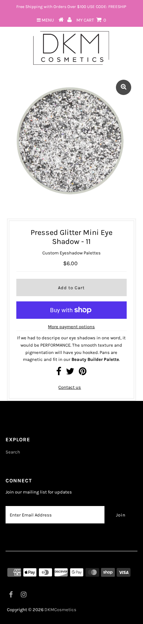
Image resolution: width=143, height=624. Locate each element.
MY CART (91, 20)
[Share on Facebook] (58, 373)
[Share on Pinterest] (82, 373)
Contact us (69, 387)
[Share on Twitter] (70, 373)
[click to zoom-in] (123, 87)
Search (13, 452)
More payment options (71, 326)
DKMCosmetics (60, 609)
